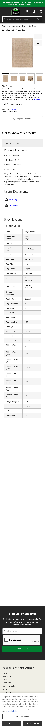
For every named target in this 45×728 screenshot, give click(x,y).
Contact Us (7, 692)
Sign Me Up (22, 649)
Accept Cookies (33, 723)
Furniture (5, 26)
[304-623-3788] (34, 11)
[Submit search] (38, 19)
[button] (4, 11)
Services (6, 679)
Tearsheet (13, 205)
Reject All (12, 723)
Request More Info (24, 119)
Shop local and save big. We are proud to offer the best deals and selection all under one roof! (24, 3)
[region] (22, 710)
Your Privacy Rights (22, 716)
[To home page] (15, 11)
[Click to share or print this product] (38, 36)
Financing (6, 683)
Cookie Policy (13, 711)
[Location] (27, 11)
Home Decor (15, 26)
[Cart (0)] (41, 11)
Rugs (24, 26)
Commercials (8, 686)
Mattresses (7, 676)
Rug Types (32, 26)
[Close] (42, 696)
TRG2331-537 (13, 112)
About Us (6, 689)
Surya (14, 109)
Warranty (13, 200)
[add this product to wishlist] (38, 43)
